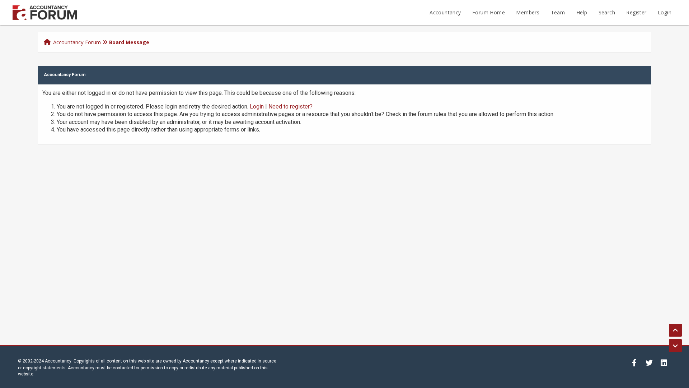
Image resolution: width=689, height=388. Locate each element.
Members (527, 12)
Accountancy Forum (77, 42)
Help (581, 12)
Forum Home (488, 12)
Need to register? (290, 106)
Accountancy (445, 12)
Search (607, 12)
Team (558, 12)
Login (664, 12)
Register (636, 12)
